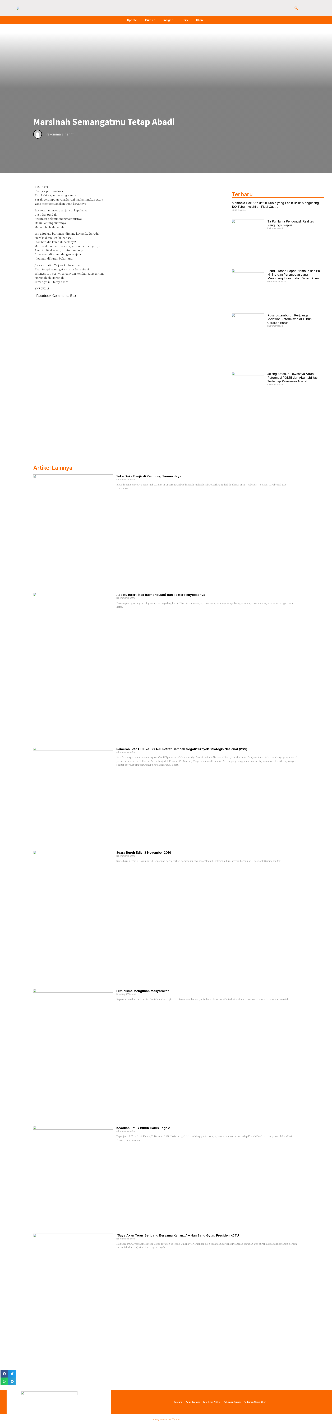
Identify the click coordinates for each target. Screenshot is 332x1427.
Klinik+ (200, 20)
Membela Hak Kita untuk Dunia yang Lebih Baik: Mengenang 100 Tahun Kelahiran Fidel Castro (275, 204)
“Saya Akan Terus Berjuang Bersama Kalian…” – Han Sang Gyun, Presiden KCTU (177, 1235)
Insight (168, 20)
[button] (296, 8)
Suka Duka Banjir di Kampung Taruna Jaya (148, 476)
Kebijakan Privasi (232, 1402)
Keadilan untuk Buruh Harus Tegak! (143, 1128)
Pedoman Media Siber (255, 1402)
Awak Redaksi (193, 1402)
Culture (150, 20)
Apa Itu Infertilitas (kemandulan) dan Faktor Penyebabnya (160, 595)
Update (132, 20)
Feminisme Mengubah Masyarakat (142, 991)
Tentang (178, 1402)
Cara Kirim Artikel (211, 1402)
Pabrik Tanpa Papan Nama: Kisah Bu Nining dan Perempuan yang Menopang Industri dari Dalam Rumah (294, 274)
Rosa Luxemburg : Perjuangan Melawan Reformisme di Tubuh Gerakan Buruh (289, 319)
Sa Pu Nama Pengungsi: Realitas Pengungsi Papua (290, 223)
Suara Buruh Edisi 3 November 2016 (143, 852)
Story (184, 20)
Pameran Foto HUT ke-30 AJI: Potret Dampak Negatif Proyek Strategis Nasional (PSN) (181, 749)
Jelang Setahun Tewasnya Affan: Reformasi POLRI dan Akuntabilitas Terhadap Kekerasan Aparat (292, 377)
